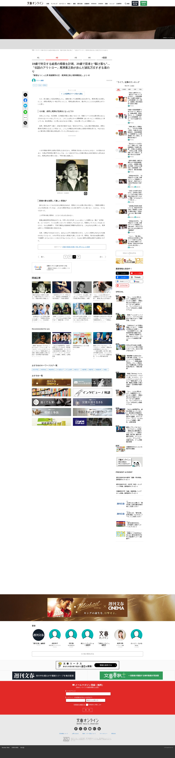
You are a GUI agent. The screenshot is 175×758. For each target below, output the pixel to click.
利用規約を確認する (79, 704)
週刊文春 (79, 3)
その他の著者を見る (87, 654)
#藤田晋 (91, 369)
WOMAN (93, 3)
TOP (33, 50)
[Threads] (85, 728)
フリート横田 (40, 80)
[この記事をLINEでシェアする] (25, 112)
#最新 (104, 58)
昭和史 (45, 85)
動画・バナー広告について (89, 733)
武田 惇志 (132, 186)
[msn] (94, 728)
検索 (128, 3)
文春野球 (118, 3)
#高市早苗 (35, 369)
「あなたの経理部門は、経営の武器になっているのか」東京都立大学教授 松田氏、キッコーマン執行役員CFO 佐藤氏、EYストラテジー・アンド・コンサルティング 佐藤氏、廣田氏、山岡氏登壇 (61, 352)
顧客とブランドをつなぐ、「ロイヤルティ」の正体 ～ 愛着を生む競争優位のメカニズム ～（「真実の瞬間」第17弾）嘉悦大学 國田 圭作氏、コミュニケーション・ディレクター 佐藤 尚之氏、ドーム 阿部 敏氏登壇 (102, 352)
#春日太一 (77, 369)
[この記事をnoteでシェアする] (25, 118)
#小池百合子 (60, 369)
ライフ (37, 50)
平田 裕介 (132, 105)
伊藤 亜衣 (138, 186)
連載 (74, 3)
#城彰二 (106, 369)
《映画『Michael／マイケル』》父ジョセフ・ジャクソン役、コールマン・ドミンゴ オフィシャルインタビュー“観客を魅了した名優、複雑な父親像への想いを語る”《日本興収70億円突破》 (41, 351)
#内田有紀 (43, 369)
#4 (89, 58)
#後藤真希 (98, 369)
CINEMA (100, 3)
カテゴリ (61, 3)
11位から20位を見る (129, 253)
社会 (40, 85)
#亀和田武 (52, 369)
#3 (76, 58)
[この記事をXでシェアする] (25, 95)
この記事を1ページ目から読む (73, 94)
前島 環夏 (132, 202)
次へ (101, 257)
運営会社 (113, 733)
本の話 (22, 747)
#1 (38, 58)
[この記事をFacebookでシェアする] (25, 100)
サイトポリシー (103, 733)
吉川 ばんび (132, 232)
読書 (106, 3)
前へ (42, 257)
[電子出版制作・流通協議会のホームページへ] (66, 740)
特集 (68, 3)
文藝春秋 (86, 3)
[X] (80, 728)
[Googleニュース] (90, 728)
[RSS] (99, 728)
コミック (111, 3)
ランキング (54, 3)
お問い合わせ (75, 733)
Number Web (5, 747)
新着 (48, 3)
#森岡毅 (84, 369)
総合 (132, 86)
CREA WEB (15, 747)
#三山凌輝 (69, 369)
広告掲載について (63, 733)
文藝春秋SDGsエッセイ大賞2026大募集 (81, 347)
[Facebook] (76, 728)
